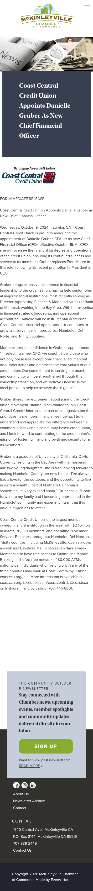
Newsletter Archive (29, 801)
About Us (21, 794)
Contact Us (22, 850)
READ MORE (29, 766)
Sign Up (45, 746)
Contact (19, 808)
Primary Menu (90, 7)
